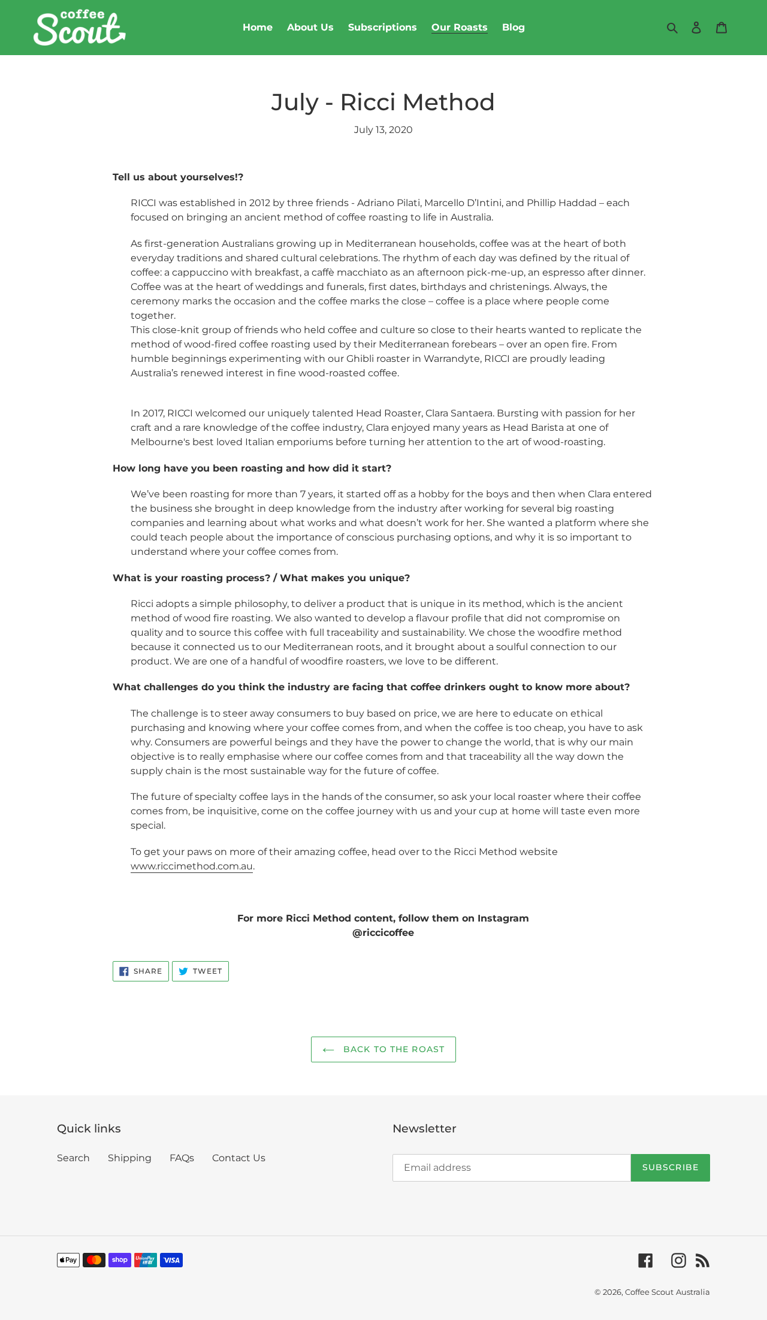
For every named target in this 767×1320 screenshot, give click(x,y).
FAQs (182, 1158)
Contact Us (238, 1158)
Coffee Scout (649, 1292)
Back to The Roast (392, 1049)
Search (73, 1158)
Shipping (130, 1158)
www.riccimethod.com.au (192, 866)
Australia (693, 1292)
